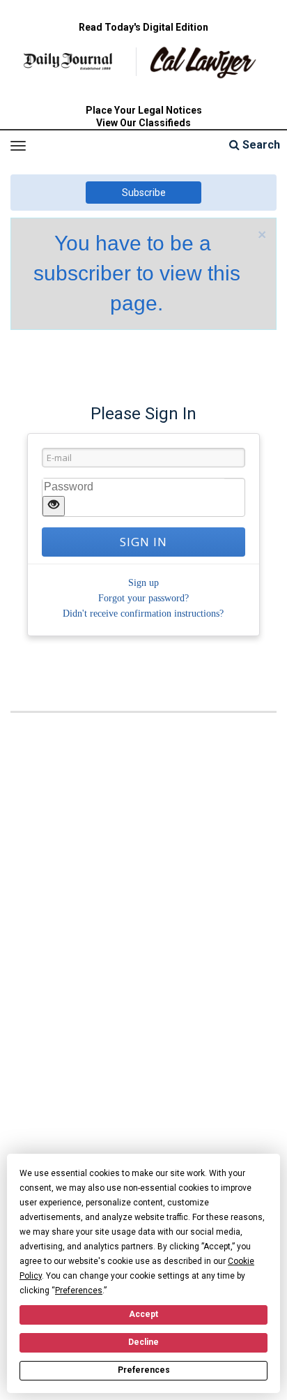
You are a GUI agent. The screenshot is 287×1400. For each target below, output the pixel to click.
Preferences (144, 1370)
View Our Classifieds (143, 122)
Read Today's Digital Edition (143, 27)
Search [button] (260, 144)
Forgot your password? (143, 598)
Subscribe (144, 192)
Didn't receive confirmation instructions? (143, 613)
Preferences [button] (78, 1290)
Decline (143, 1342)
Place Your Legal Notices (144, 110)
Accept (143, 1314)
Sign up (143, 583)
